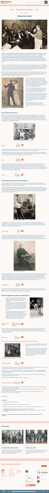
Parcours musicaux (11, 474)
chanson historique (18, 337)
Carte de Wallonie (11, 469)
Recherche (18, 469)
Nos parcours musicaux (24, 9)
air (16, 284)
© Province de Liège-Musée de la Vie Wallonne (10, 358)
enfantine (16, 382)
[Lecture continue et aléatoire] (43, 491)
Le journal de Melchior (12, 475)
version (30, 150)
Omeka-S (10, 478)
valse (17, 145)
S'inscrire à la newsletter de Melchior (11, 464)
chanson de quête (18, 362)
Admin (10, 477)
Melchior (10, 476)
